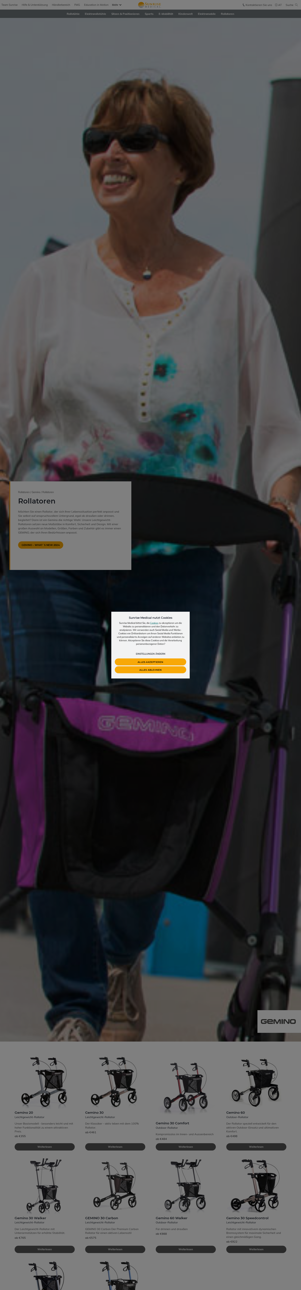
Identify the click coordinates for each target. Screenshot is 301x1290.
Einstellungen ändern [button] (150, 653)
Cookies (154, 622)
